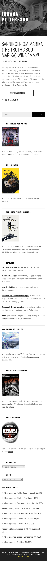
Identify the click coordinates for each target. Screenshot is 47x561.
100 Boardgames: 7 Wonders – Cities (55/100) (21, 518)
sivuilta (5, 201)
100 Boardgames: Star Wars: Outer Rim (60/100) (22, 503)
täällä (10, 452)
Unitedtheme (23, 556)
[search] (44, 18)
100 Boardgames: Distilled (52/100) (17, 542)
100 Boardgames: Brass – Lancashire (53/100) (21, 537)
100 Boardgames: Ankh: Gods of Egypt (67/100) (22, 493)
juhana (24, 61)
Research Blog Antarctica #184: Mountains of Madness (21, 530)
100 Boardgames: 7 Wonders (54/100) (18, 524)
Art (11, 100)
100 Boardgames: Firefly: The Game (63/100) (21, 498)
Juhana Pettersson (15, 17)
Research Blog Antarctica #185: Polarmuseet (20, 508)
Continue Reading (17, 93)
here (3, 154)
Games (15, 100)
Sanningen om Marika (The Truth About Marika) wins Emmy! (22, 49)
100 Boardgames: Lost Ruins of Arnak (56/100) (21, 513)
